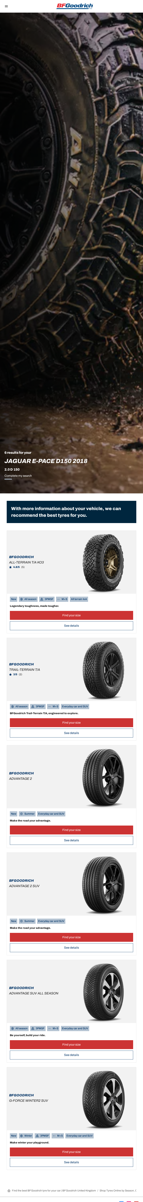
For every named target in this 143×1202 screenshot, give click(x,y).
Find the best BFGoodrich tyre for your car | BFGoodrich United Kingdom (54, 1190)
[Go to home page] (74, 6)
